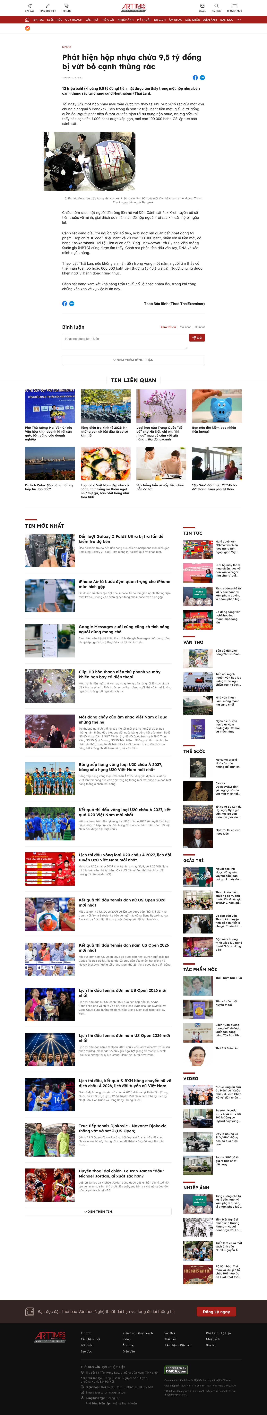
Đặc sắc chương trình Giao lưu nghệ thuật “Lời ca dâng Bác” (229, 944)
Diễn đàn (129, 1351)
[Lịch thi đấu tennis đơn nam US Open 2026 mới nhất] (50, 1049)
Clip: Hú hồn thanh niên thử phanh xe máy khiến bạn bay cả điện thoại (119, 674)
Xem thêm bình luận (135, 360)
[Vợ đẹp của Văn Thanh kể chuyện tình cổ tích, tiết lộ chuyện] (198, 923)
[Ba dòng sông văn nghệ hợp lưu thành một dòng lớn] (198, 619)
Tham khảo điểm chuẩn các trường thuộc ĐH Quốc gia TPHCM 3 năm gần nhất (229, 899)
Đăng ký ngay (216, 1311)
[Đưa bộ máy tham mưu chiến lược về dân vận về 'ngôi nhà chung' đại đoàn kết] (198, 573)
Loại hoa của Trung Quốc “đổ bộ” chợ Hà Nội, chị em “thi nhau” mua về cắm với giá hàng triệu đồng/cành (159, 433)
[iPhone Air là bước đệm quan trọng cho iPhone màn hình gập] (50, 595)
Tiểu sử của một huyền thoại (226, 1003)
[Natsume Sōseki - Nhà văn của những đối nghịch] (198, 767)
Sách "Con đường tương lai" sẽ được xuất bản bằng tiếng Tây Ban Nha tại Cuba (228, 1032)
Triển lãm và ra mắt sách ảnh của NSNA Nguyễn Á (229, 1246)
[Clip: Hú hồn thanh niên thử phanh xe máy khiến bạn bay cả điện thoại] (50, 686)
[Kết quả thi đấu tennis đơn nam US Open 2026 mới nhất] (50, 959)
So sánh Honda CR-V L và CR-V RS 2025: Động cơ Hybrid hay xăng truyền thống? (228, 1117)
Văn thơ (91, 20)
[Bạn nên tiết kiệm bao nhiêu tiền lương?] (217, 406)
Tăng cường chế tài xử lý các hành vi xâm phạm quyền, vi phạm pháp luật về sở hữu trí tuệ (229, 595)
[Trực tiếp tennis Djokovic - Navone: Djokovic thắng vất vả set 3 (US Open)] (50, 1140)
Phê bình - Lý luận (218, 1333)
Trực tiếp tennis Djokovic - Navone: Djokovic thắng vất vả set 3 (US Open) (122, 1128)
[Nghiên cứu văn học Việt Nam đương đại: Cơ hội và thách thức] (198, 729)
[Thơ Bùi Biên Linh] (198, 1056)
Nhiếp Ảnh (125, 20)
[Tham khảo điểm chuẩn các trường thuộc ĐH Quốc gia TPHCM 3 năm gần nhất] (198, 900)
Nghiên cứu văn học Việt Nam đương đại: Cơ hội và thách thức (228, 726)
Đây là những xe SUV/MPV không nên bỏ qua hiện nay (227, 1139)
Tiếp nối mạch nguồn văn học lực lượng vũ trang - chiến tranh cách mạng (228, 681)
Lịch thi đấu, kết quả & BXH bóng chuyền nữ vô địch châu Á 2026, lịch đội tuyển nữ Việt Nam (125, 1083)
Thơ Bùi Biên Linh (227, 1048)
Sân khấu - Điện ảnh (201, 20)
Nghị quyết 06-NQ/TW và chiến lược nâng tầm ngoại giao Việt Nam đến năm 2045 (227, 550)
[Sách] (198, 1032)
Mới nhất (185, 327)
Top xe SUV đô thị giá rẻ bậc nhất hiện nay (227, 1161)
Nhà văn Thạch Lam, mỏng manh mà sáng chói (227, 701)
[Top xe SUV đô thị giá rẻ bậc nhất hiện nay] (198, 1165)
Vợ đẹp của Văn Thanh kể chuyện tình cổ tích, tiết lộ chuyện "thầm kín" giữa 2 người (228, 923)
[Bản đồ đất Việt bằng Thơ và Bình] (198, 658)
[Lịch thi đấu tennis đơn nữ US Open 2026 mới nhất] (50, 1004)
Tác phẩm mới (200, 969)
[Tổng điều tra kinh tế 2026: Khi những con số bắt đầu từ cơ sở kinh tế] (106, 406)
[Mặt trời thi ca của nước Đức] (198, 838)
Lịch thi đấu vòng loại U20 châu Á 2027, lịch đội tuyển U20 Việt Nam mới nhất (125, 857)
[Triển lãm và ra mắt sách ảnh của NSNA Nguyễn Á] (198, 1251)
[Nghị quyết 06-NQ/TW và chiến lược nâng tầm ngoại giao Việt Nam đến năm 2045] (198, 549)
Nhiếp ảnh (196, 1187)
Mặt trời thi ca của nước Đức (228, 831)
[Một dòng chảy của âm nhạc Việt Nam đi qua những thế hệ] (50, 731)
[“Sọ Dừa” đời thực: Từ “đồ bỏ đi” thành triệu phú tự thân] (217, 463)
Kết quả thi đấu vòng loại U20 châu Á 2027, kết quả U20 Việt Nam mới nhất (125, 812)
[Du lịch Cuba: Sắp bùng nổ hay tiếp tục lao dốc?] (50, 463)
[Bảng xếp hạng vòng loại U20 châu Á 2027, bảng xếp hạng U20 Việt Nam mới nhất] (50, 778)
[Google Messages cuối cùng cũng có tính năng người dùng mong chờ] (50, 640)
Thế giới (107, 20)
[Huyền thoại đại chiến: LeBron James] (50, 1185)
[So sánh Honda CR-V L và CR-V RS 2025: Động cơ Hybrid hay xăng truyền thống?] (198, 1118)
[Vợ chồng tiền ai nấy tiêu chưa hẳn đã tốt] (161, 463)
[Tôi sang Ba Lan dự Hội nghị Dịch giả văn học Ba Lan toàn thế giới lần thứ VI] (198, 814)
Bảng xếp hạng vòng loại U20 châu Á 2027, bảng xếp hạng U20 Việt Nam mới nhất (120, 767)
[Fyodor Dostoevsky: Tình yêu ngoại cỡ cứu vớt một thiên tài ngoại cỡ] (198, 791)
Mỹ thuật (144, 20)
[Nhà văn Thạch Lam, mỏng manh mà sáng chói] (198, 705)
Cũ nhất (200, 327)
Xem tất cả (168, 327)
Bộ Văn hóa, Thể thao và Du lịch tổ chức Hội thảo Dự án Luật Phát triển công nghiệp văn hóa (228, 1275)
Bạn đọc (226, 20)
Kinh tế (66, 46)
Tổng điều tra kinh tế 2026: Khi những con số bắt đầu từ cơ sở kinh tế (104, 431)
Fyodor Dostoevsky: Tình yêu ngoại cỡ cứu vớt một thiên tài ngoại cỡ (227, 790)
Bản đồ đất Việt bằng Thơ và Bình (228, 652)
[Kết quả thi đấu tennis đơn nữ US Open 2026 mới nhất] (50, 914)
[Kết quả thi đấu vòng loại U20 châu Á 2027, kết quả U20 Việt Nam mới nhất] (50, 823)
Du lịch (160, 20)
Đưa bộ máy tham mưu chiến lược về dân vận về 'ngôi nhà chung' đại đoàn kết (228, 572)
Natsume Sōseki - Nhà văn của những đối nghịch (228, 763)
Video (190, 1078)
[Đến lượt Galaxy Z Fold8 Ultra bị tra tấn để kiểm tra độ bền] (50, 550)
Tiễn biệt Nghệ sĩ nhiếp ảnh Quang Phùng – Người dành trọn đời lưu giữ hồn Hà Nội (227, 1226)
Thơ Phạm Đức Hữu (229, 978)
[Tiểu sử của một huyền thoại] (198, 1009)
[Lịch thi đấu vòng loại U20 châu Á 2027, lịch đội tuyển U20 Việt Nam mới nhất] (50, 869)
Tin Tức (38, 20)
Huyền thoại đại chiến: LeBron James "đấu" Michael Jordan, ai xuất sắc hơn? (121, 1173)
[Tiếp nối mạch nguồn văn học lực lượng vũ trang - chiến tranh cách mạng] (198, 682)
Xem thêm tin (100, 1211)
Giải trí (193, 860)
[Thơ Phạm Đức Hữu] (198, 985)
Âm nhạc (175, 20)
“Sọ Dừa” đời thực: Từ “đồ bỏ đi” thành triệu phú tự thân (214, 487)
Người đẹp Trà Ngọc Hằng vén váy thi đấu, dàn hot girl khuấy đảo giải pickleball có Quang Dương (228, 877)
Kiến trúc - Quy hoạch (64, 20)
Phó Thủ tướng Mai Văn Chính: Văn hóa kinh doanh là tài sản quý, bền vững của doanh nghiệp (48, 433)
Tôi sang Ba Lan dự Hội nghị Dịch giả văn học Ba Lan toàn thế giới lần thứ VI (229, 813)
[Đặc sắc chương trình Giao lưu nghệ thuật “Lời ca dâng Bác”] (198, 947)
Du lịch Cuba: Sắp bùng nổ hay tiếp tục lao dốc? (49, 487)
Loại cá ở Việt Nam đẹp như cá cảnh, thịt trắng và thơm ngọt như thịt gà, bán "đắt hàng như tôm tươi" (105, 491)
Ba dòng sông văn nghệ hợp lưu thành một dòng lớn (228, 617)
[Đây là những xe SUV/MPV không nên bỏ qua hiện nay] (198, 1141)
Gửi (199, 337)
